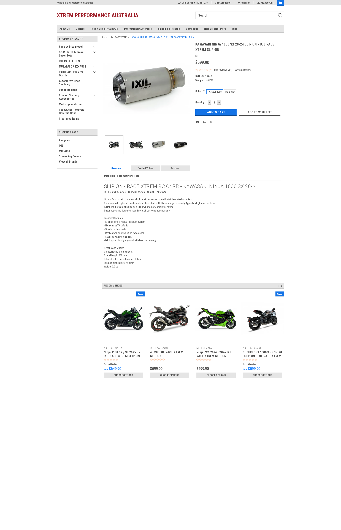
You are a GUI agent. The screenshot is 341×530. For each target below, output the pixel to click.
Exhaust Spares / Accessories (69, 97)
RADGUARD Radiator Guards (71, 73)
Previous (105, 87)
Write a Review (243, 69)
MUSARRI (64, 151)
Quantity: (200, 102)
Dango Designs (68, 90)
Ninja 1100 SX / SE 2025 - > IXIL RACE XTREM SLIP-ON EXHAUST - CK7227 (122, 356)
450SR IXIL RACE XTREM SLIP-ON (166, 354)
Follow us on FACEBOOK (104, 28)
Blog (234, 28)
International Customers (138, 28)
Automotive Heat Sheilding (69, 82)
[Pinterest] (211, 122)
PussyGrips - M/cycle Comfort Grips (71, 111)
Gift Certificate (223, 2)
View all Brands (68, 161)
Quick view (123, 342)
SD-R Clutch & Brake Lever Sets (71, 53)
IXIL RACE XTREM (69, 61)
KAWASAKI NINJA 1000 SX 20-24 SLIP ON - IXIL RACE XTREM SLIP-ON (162, 37)
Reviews (175, 168)
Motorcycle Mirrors (71, 104)
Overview (116, 168)
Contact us (192, 28)
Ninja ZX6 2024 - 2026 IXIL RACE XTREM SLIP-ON (214, 354)
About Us (64, 28)
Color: (200, 91)
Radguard (64, 140)
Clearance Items (69, 118)
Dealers (80, 28)
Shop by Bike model (71, 46)
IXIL (61, 145)
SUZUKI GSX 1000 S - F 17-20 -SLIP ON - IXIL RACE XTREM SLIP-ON (262, 356)
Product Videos (145, 168)
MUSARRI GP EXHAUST (72, 66)
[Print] (204, 122)
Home (104, 37)
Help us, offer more (215, 28)
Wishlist (245, 2)
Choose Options (123, 375)
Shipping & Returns (169, 28)
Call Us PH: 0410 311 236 (195, 2)
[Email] (197, 122)
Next (189, 87)
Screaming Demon (70, 156)
